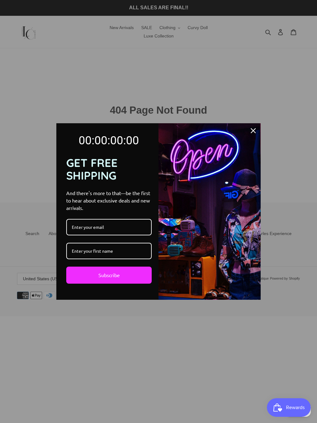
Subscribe (109, 275)
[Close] (253, 130)
